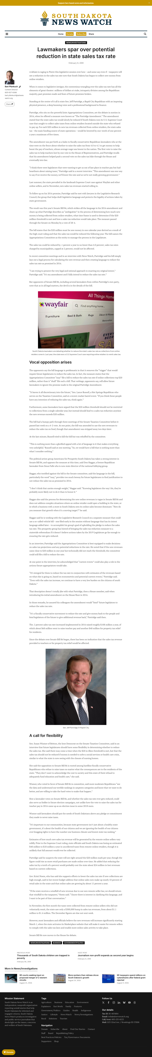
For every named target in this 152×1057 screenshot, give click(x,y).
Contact (91, 1029)
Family (68, 1006)
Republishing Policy (65, 1033)
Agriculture (46, 1002)
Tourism (63, 1018)
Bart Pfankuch (11, 86)
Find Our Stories (77, 1029)
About (64, 1029)
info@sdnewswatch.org (118, 1016)
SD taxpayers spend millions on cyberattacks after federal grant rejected (131, 977)
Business (57, 943)
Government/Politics (73, 943)
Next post (82, 953)
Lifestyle (54, 1014)
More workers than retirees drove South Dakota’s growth (83, 976)
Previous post (23, 953)
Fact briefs (58, 1006)
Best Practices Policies (51, 1037)
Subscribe (81, 34)
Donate (69, 34)
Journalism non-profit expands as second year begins (106, 955)
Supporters (46, 1041)
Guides (66, 1010)
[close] (149, 3)
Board (50, 1033)
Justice (44, 1014)
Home (60, 34)
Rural (43, 1018)
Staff (43, 1033)
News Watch (66, 1014)
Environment (83, 1002)
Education (69, 1002)
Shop (56, 1041)
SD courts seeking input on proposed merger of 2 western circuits (33, 977)
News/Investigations (76, 43)
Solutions (53, 1018)
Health (75, 1010)
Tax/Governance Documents (77, 1037)
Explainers (46, 1006)
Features (78, 1006)
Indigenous (86, 1010)
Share (91, 34)
